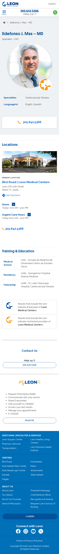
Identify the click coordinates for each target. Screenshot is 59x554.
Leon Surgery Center (12, 439)
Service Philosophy (11, 503)
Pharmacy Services (11, 444)
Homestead (36, 461)
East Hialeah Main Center (14, 466)
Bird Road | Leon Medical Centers (26, 182)
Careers (30, 516)
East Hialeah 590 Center (13, 470)
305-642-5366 (29, 365)
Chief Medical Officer (41, 495)
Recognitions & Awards (42, 499)
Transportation (9, 448)
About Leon (8, 490)
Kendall (5, 475)
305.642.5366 (29, 11)
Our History (7, 495)
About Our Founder (11, 499)
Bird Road (7, 461)
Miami (33, 466)
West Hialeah (37, 475)
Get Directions (12, 195)
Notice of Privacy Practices (29, 541)
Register (29, 420)
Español (52, 4)
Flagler (5, 479)
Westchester (37, 470)
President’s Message (40, 490)
